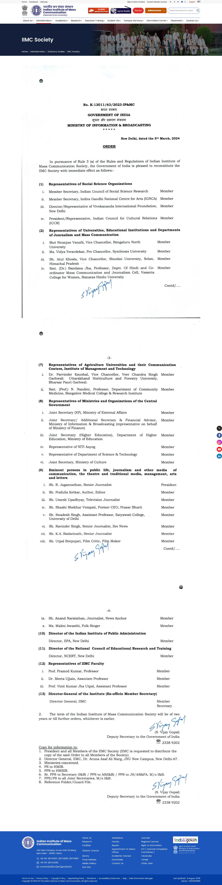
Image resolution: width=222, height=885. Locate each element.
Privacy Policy (42, 878)
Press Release (89, 859)
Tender (145, 859)
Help (125, 878)
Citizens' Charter (90, 850)
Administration (43, 20)
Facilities (86, 845)
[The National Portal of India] (185, 840)
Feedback (33, 2)
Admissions (154, 10)
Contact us (191, 20)
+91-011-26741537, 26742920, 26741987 (59, 858)
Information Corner (156, 20)
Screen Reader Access (157, 2)
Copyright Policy (58, 878)
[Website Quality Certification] (186, 850)
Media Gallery (89, 863)
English (192, 2)
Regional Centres (150, 841)
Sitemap (44, 2)
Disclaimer (91, 878)
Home (24, 2)
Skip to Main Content (136, 2)
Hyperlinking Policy (76, 878)
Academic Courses (121, 855)
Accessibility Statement (109, 878)
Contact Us (117, 863)
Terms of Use (28, 878)
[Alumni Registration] (98, 10)
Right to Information (151, 845)
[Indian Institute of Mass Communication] (49, 10)
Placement (176, 20)
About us (27, 20)
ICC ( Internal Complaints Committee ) (154, 851)
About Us (86, 837)
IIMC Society (73, 51)
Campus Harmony (133, 20)
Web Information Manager (141, 878)
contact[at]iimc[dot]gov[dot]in (56, 866)
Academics (61, 20)
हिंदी (198, 2)
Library (85, 855)
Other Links (147, 863)
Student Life (113, 20)
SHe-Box (86, 867)
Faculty (115, 841)
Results (138, 10)
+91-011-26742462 (49, 862)
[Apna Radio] (121, 10)
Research (76, 20)
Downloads (117, 859)
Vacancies (146, 855)
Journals (145, 837)
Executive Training (94, 20)
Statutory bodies (56, 51)
